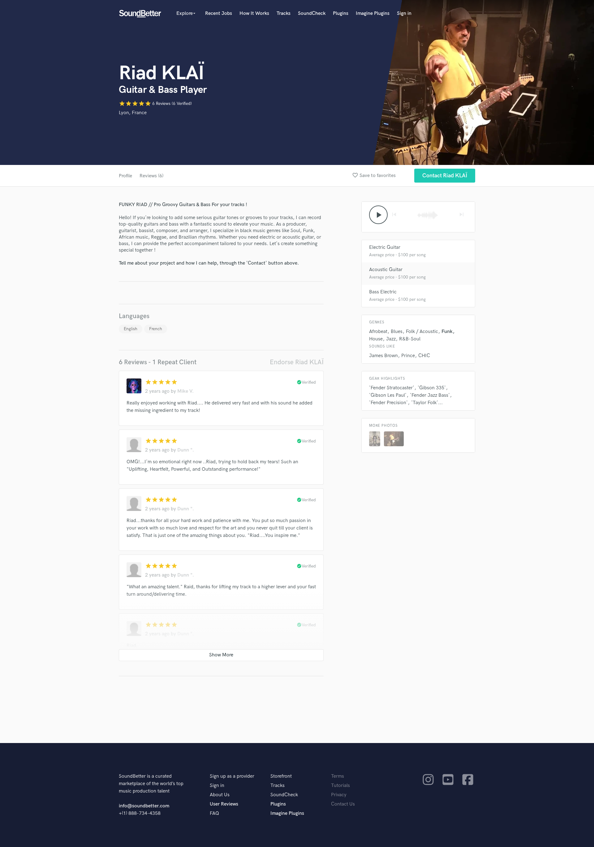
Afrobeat (378, 332)
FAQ (214, 813)
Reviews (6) (151, 176)
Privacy (338, 795)
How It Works (254, 13)
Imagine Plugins (373, 13)
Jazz (391, 339)
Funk (447, 332)
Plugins (340, 13)
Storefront (281, 776)
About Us (220, 795)
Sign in (404, 13)
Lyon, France (133, 113)
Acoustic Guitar (385, 270)
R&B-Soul (409, 339)
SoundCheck (311, 13)
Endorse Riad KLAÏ (297, 362)
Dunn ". (185, 450)
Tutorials (340, 786)
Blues (396, 332)
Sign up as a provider (232, 776)
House (376, 339)
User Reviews (224, 804)
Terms (337, 776)
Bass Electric (383, 292)
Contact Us (343, 804)
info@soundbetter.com (144, 806)
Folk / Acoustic (422, 332)
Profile (125, 176)
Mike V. (185, 391)
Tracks (284, 13)
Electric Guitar (384, 247)
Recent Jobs (218, 13)
